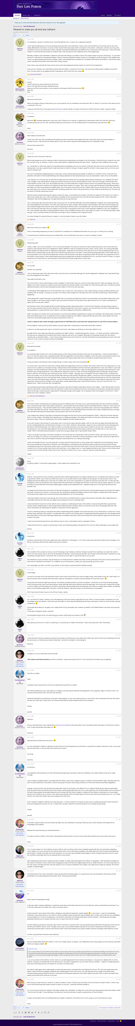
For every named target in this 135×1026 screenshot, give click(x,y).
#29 (120, 938)
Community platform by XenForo (67, 1024)
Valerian (17, 32)
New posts (16, 18)
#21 (120, 670)
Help (117, 1021)
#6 (120, 153)
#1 (120, 39)
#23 (120, 737)
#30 (120, 979)
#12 (120, 458)
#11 (120, 401)
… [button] (21, 35)
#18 (120, 619)
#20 (120, 650)
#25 (120, 819)
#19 (120, 635)
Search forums (24, 18)
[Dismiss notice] (120, 23)
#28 (120, 890)
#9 (120, 262)
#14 (120, 533)
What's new (26, 15)
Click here (58, 109)
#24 (120, 764)
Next (27, 35)
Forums (17, 15)
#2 (120, 79)
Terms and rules (101, 1021)
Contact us (93, 1021)
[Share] (117, 39)
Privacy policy (111, 1021)
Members (37, 15)
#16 (120, 569)
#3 (120, 96)
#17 (120, 596)
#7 (120, 224)
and (35, 74)
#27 (120, 871)
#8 (120, 240)
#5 (120, 132)
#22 (120, 716)
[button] (31, 15)
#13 (120, 474)
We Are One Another (62, 725)
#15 (120, 549)
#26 (120, 846)
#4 (120, 113)
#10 (120, 343)
